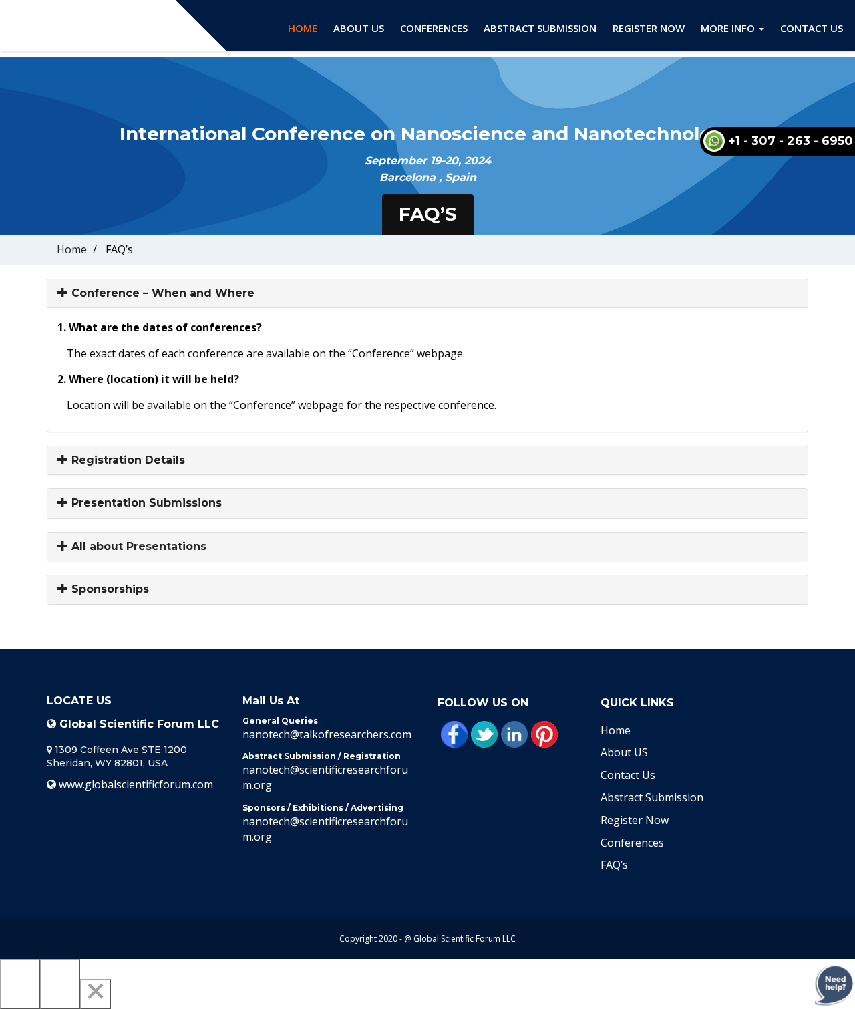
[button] (427, 293)
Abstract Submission (540, 28)
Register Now (649, 28)
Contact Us (811, 28)
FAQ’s (614, 864)
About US (624, 752)
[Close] (95, 994)
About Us (358, 28)
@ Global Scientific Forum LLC (460, 938)
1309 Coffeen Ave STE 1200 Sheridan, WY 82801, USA (117, 756)
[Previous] (20, 984)
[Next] (60, 984)
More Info (729, 28)
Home (302, 28)
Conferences (434, 28)
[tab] (427, 293)
